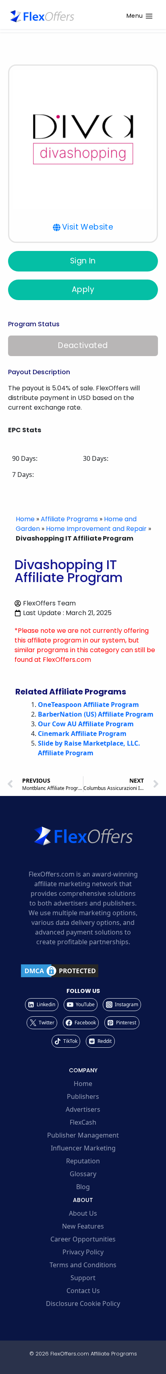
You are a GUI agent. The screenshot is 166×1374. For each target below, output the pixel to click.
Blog (83, 1186)
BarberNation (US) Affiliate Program (96, 714)
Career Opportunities (83, 1239)
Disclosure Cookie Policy (83, 1303)
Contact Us (83, 1290)
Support (83, 1277)
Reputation (83, 1160)
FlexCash (83, 1122)
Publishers (83, 1096)
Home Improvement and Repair (96, 528)
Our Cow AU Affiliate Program (86, 723)
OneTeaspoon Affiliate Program (88, 704)
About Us (83, 1213)
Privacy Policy (83, 1252)
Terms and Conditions (83, 1264)
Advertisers (83, 1109)
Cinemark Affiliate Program (82, 733)
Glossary (83, 1173)
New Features (83, 1226)
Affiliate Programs (69, 519)
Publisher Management (83, 1135)
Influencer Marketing (83, 1148)
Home (25, 519)
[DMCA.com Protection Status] (83, 971)
